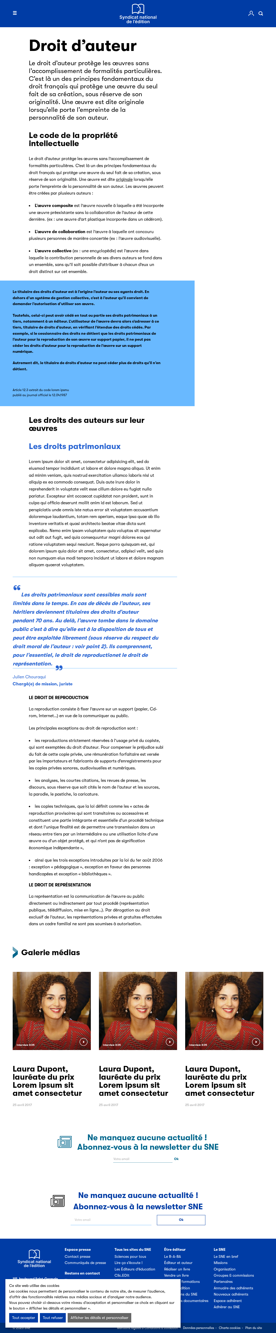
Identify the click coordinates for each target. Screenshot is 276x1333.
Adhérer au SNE (227, 1307)
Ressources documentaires (186, 1301)
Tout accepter (23, 1317)
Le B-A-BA (172, 1256)
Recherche (260, 13)
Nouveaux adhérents (231, 1294)
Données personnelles (198, 1328)
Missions (220, 1263)
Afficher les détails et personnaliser (99, 1317)
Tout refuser (53, 1317)
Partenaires (223, 1281)
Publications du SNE (181, 1294)
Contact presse (77, 1256)
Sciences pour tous (130, 1256)
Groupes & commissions (234, 1275)
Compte (251, 13)
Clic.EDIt (122, 1275)
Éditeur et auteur (178, 1263)
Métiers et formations (182, 1281)
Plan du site (253, 1328)
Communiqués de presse (85, 1263)
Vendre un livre (176, 1275)
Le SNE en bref (226, 1256)
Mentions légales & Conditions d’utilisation (147, 1328)
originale (124, 179)
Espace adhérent (228, 1301)
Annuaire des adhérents (233, 1288)
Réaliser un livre (177, 1269)
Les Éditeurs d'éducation (135, 1269)
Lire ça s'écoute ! (129, 1263)
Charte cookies (229, 1328)
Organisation (225, 1269)
